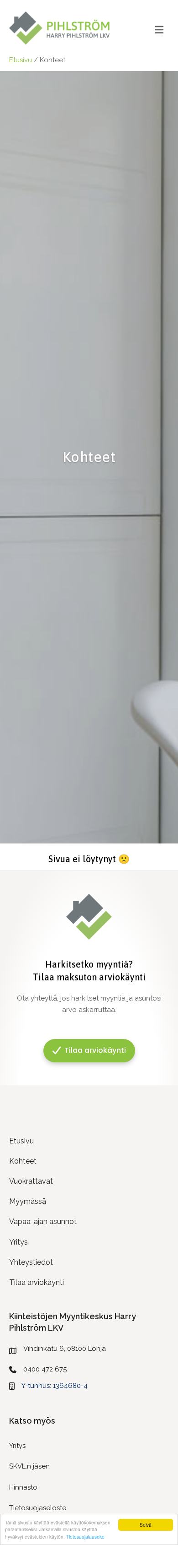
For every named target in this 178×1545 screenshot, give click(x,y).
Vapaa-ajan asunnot (43, 1221)
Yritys (18, 1242)
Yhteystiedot (31, 1262)
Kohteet (23, 1161)
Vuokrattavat (31, 1181)
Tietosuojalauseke (85, 1536)
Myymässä (27, 1201)
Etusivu (20, 60)
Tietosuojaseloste (37, 1508)
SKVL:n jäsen (29, 1466)
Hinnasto (23, 1487)
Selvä (146, 1524)
